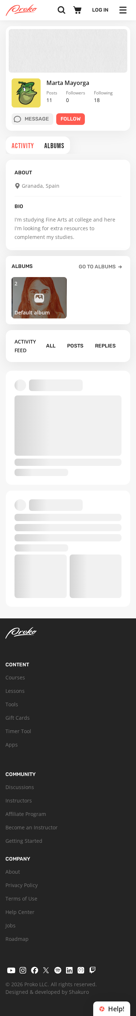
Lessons (15, 690)
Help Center (19, 912)
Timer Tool (18, 731)
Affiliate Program (25, 813)
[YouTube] (11, 970)
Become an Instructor (31, 827)
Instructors (18, 800)
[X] (46, 970)
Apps (11, 744)
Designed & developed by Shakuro (47, 991)
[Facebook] (34, 970)
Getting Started (23, 840)
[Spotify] (57, 970)
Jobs (10, 925)
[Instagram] (22, 970)
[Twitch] (92, 970)
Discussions (19, 787)
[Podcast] (81, 970)
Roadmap (17, 938)
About (12, 871)
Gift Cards (17, 717)
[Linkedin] (69, 970)
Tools (11, 704)
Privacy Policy (21, 885)
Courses (15, 677)
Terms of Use (21, 898)
